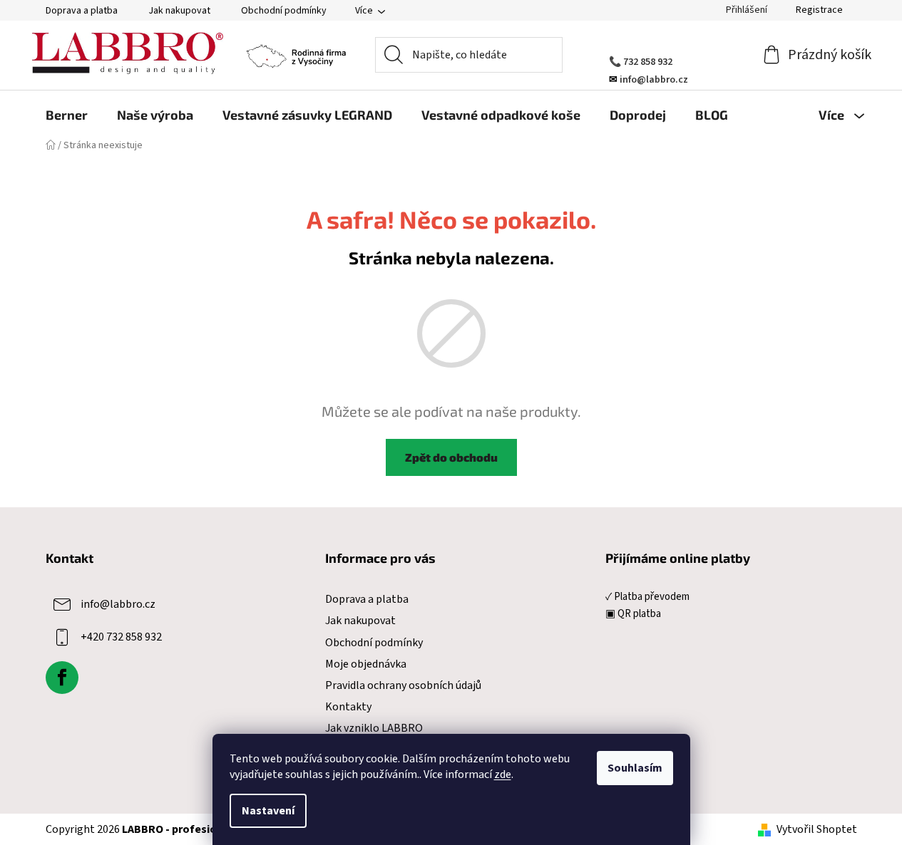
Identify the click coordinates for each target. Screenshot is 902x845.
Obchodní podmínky (284, 11)
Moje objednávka (365, 664)
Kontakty (348, 707)
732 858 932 (647, 62)
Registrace (819, 10)
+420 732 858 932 (121, 637)
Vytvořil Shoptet (817, 829)
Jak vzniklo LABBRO (374, 728)
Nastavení (268, 811)
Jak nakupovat (179, 11)
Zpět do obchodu (451, 457)
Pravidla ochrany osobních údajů (403, 685)
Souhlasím (635, 768)
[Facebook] (62, 677)
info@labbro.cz (118, 604)
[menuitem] (66, 114)
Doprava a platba (82, 11)
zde (502, 774)
